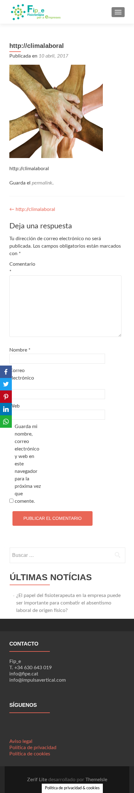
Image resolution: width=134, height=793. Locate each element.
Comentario (22, 268)
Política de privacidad (32, 747)
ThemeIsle (96, 779)
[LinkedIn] (6, 409)
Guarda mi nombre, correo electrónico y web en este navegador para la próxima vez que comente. (28, 464)
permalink (42, 182)
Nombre (20, 350)
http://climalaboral (32, 209)
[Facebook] (6, 372)
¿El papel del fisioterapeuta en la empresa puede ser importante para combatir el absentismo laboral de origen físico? (68, 603)
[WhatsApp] (6, 421)
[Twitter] (6, 384)
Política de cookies (29, 753)
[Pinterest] (6, 396)
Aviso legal (20, 741)
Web (14, 405)
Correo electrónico (21, 378)
